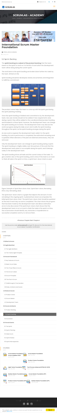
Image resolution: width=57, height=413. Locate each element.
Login (39, 401)
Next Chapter (34, 220)
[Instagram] (32, 404)
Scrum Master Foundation (35, 353)
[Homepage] (9, 7)
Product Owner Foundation (36, 360)
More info (9, 411)
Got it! (50, 410)
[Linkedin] (24, 404)
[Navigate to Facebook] (52, 1)
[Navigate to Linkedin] (49, 1)
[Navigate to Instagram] (54, 1)
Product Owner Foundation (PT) (17, 380)
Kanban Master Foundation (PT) (40, 380)
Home (13, 18)
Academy (19, 18)
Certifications (32, 401)
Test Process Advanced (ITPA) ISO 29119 (38, 367)
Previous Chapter (24, 220)
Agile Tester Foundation (15, 367)
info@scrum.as (42, 1)
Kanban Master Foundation (16, 374)
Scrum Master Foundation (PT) (37, 374)
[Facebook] (28, 404)
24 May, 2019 (5, 54)
